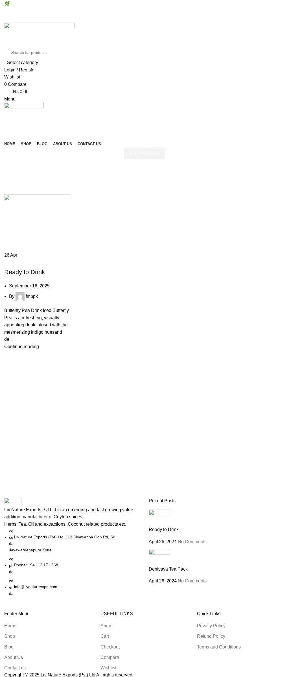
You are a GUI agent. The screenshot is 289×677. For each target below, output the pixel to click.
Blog (9, 647)
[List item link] (72, 562)
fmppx (32, 296)
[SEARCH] (275, 56)
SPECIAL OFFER (144, 153)
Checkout (110, 647)
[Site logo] (39, 34)
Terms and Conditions (219, 647)
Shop (9, 636)
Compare (109, 657)
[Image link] (12, 501)
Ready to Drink (24, 272)
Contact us (15, 667)
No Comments (192, 541)
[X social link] (138, 11)
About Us (13, 657)
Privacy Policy (211, 625)
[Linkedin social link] (151, 11)
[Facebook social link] (131, 11)
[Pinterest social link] (144, 11)
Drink (12, 262)
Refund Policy (211, 636)
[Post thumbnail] (159, 517)
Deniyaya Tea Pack (168, 569)
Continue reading (21, 346)
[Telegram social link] (157, 11)
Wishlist (108, 667)
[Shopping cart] (6, 125)
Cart (104, 636)
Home (10, 179)
